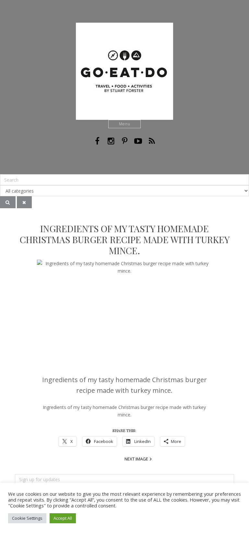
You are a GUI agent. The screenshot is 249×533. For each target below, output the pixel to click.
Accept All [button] (62, 518)
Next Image (136, 459)
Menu (124, 124)
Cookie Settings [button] (27, 518)
